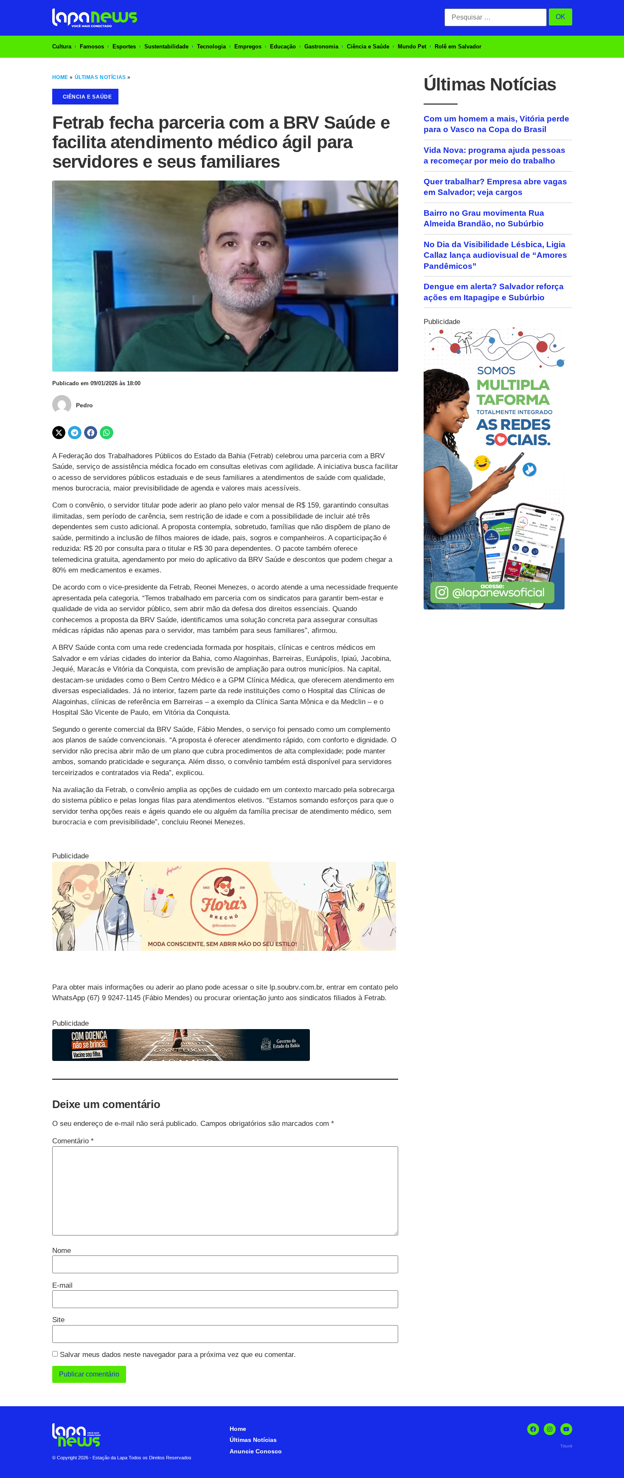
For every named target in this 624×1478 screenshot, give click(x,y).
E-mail (62, 1285)
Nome (61, 1250)
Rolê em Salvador (458, 46)
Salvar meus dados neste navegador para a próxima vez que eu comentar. (178, 1354)
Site (58, 1319)
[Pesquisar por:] (495, 17)
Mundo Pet (412, 46)
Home (60, 77)
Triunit (566, 1446)
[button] (59, 433)
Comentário (73, 1141)
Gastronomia (321, 46)
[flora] (224, 949)
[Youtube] (566, 1429)
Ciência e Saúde (368, 46)
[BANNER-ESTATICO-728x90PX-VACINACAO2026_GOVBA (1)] (181, 1059)
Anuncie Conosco (256, 1451)
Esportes (124, 46)
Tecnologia (211, 46)
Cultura (61, 46)
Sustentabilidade (166, 46)
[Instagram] (550, 1429)
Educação (283, 46)
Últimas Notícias (100, 77)
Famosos (92, 46)
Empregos (247, 46)
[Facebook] (533, 1429)
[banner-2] (494, 607)
